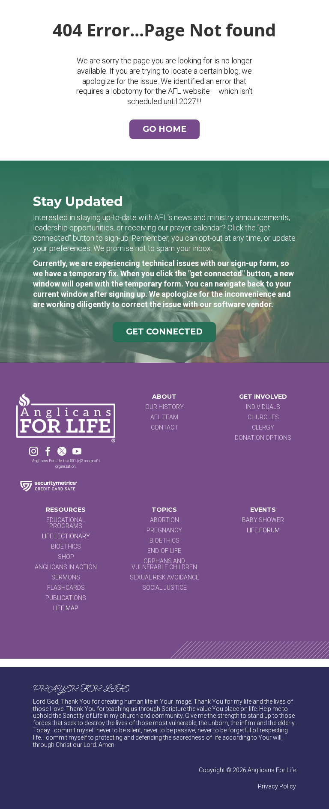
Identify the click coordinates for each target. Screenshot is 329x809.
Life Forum (263, 530)
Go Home (164, 129)
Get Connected (164, 332)
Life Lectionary (66, 536)
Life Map (65, 608)
